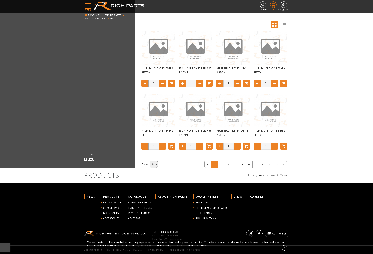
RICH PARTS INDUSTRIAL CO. (120, 5)
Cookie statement (125, 245)
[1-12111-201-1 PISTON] (233, 126)
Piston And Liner (95, 18)
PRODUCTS (94, 15)
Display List (284, 24)
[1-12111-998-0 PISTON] (158, 63)
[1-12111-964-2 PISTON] (270, 63)
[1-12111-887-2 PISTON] (195, 63)
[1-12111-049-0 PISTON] (158, 126)
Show (145, 164)
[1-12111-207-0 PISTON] (195, 126)
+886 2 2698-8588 (168, 231)
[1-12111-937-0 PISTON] (233, 63)
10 (276, 164)
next (283, 164)
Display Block (274, 24)
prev (207, 164)
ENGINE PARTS (113, 15)
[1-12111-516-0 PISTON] (270, 126)
